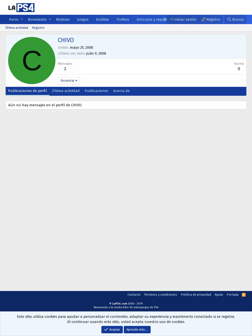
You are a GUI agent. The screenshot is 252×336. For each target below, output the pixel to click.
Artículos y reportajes (155, 19)
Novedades (37, 19)
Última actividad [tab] (66, 91)
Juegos (83, 19)
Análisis (102, 19)
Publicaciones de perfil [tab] (27, 91)
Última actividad (16, 28)
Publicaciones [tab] (96, 91)
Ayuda (219, 294)
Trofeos (122, 19)
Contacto (134, 294)
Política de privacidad (196, 294)
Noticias (63, 19)
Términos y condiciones (160, 294)
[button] (21, 19)
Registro (38, 28)
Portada (232, 294)
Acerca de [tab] (121, 91)
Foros (13, 19)
